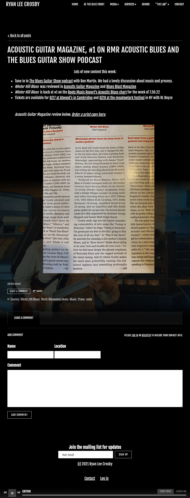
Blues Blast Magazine (121, 86)
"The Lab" (161, 4)
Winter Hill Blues (30, 299)
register (146, 335)
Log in (104, 478)
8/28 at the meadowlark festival (122, 97)
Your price (165, 491)
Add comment (19, 414)
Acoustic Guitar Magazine (81, 86)
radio (89, 299)
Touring (14, 299)
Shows (146, 4)
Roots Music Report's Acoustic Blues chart (97, 92)
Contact (179, 4)
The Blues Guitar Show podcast (51, 81)
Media (113, 4)
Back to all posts (20, 35)
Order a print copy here (88, 114)
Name (11, 346)
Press (81, 299)
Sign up (123, 454)
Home (75, 4)
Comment (14, 365)
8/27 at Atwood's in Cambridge (71, 97)
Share (39, 291)
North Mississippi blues (54, 299)
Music (73, 299)
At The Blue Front (94, 4)
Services (129, 4)
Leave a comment (19, 291)
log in (135, 335)
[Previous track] (5, 492)
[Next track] (18, 492)
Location (60, 346)
